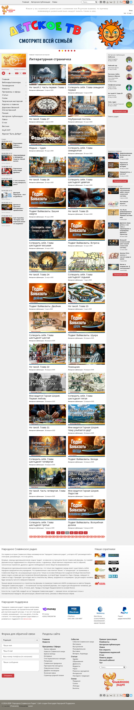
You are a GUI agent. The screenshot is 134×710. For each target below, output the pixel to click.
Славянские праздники (53, 663)
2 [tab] (62, 50)
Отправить (8, 675)
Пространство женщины (53, 666)
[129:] (67, 32)
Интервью (48, 656)
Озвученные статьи (51, 668)
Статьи (5, 95)
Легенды (76, 686)
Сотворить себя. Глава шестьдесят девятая (80, 180)
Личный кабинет (107, 660)
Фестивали (77, 644)
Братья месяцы (49, 654)
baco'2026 (7, 706)
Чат (125, 13)
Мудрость (76, 666)
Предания (76, 681)
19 (81, 533)
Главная (25, 2)
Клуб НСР (6, 130)
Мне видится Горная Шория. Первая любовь (44, 397)
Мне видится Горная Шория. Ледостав (83, 492)
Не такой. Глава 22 (39, 367)
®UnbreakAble (23, 706)
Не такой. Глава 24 (39, 274)
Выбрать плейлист (20, 69)
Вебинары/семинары (11, 82)
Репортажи (48, 661)
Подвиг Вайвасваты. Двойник (45, 306)
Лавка (54, 2)
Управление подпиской (109, 652)
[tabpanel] (67, 32)
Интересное (77, 673)
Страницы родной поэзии (54, 675)
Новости (6, 89)
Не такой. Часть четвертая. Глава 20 (47, 492)
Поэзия (5, 113)
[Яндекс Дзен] (117, 2)
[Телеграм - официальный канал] (100, 2)
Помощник (74, 367)
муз (24, 73)
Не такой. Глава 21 (39, 427)
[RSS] (120, 2)
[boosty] (124, 2)
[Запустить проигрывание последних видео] (14, 60)
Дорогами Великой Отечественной (10, 109)
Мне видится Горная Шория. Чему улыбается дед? (83, 428)
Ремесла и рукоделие (81, 671)
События (75, 639)
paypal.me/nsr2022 (124, 618)
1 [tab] (59, 50)
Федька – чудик (37, 148)
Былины (76, 688)
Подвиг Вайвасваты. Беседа (83, 459)
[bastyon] (130, 2)
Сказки (75, 683)
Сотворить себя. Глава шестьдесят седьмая (80, 275)
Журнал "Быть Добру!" (11, 134)
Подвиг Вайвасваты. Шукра (83, 335)
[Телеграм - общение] (104, 2)
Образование (78, 661)
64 (20, 73)
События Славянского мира (83, 642)
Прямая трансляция (108, 639)
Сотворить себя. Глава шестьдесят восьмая (41, 244)
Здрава (75, 659)
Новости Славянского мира (54, 651)
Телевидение (8, 86)
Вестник (5, 126)
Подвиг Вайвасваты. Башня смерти (44, 212)
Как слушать (105, 650)
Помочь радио (113, 116)
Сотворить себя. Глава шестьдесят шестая (41, 336)
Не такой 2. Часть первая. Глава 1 (47, 87)
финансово (27, 619)
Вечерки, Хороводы (80, 654)
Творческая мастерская (12, 101)
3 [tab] (65, 50)
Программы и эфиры (11, 92)
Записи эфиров (50, 649)
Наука (75, 668)
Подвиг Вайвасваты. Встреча (83, 243)
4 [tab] (68, 50)
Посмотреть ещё (120, 111)
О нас (4, 123)
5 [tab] (71, 50)
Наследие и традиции (81, 676)
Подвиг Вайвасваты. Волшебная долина (85, 523)
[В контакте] (110, 2)
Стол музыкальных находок (54, 658)
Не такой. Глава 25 (78, 211)
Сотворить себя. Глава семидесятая (80, 149)
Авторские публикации (40, 2)
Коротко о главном (10, 104)
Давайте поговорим (51, 670)
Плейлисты (104, 642)
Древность (77, 664)
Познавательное (79, 649)
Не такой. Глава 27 (39, 119)
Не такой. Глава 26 (39, 179)
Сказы (4, 98)
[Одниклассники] (114, 2)
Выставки (76, 651)
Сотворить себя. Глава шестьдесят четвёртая (41, 460)
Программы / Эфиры (51, 647)
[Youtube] (107, 2)
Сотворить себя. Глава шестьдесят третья (41, 523)
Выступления (78, 646)
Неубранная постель (79, 119)
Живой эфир (5, 69)
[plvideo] (127, 2)
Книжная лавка (50, 673)
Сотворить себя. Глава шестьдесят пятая (80, 397)
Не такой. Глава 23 (78, 306)
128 (17, 73)
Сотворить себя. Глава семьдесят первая (86, 88)
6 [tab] (74, 50)
